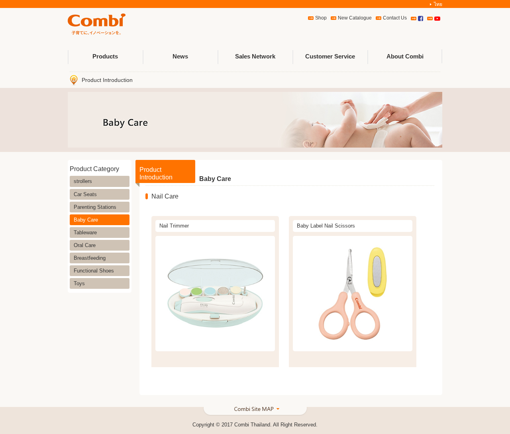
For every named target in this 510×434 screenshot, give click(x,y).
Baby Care (86, 220)
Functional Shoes (94, 271)
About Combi (405, 56)
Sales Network (255, 56)
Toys (79, 283)
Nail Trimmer (174, 226)
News (180, 56)
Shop (321, 18)
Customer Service (330, 56)
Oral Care (85, 245)
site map (255, 412)
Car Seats (85, 194)
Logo (97, 24)
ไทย (438, 4)
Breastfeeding (90, 258)
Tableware (85, 232)
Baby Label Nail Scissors (326, 226)
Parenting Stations (95, 207)
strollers (83, 181)
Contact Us (395, 18)
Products (105, 56)
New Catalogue (355, 18)
